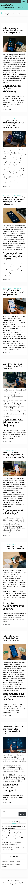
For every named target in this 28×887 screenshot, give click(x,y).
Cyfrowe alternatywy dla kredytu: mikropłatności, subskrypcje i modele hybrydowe (14, 200)
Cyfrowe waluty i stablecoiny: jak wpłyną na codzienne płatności (14, 30)
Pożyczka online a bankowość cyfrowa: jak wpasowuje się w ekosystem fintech (13, 124)
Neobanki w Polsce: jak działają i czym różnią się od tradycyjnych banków (14, 454)
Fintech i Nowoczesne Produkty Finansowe (12, 26)
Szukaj (4, 811)
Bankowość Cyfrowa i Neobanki (9, 450)
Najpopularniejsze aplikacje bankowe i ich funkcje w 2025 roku (13, 638)
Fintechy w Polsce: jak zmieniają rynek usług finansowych (12, 366)
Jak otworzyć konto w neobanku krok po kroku (13, 547)
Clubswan (7, 5)
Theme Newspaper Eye (9, 883)
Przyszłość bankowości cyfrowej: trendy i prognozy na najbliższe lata (13, 730)
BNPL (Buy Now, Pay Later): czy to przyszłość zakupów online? (13, 292)
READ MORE (6, 109)
